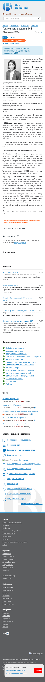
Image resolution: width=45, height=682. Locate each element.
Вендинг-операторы (16, 455)
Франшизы (23, 460)
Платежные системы (14, 378)
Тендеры (5, 570)
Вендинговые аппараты (14, 341)
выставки (12, 38)
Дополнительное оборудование (20, 375)
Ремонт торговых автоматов (19, 488)
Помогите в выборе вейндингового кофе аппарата (20, 411)
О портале (6, 616)
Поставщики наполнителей (19, 468)
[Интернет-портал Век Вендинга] (22, 7)
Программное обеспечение (19, 493)
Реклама (5, 624)
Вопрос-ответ (7, 601)
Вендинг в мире (8, 604)
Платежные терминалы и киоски (20, 364)
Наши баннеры (7, 621)
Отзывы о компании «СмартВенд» (14, 418)
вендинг (32, 659)
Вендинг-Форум (8, 559)
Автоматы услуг (12, 367)
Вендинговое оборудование (12, 522)
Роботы (9, 384)
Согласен (38, 670)
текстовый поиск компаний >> (31, 504)
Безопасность (7, 598)
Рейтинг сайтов (7, 567)
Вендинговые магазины (16, 353)
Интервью (34, 25)
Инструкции (6, 536)
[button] (20, 243)
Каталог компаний (8, 533)
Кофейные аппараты (15, 348)
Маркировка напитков (10, 285)
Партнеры (6, 618)
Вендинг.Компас (8, 556)
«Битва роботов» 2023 (10, 272)
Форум (5, 392)
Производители (14, 445)
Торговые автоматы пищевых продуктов (23, 356)
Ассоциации (12, 483)
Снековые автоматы (14, 351)
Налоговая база (7, 590)
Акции (4, 544)
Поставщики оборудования (19, 440)
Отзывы (5, 539)
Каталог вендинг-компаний (16, 433)
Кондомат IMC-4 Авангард (11, 405)
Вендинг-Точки (7, 565)
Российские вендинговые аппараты (15, 542)
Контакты (5, 613)
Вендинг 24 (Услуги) (15, 478)
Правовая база (7, 587)
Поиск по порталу (8, 575)
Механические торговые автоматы (21, 362)
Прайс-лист (6, 528)
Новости (6, 266)
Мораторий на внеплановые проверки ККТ (17, 321)
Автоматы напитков (14, 359)
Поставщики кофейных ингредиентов (23, 463)
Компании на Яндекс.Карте (11, 531)
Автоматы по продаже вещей (18, 373)
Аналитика (24, 25)
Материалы (14, 25)
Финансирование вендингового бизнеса (16, 424)
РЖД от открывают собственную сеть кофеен (18, 310)
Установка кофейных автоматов (21, 450)
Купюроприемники (11, 43)
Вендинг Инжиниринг (16, 498)
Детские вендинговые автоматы (20, 370)
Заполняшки (6, 554)
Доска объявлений (9, 562)
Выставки (5, 593)
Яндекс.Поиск (7, 578)
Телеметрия (11, 381)
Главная (5, 25)
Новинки (5, 525)
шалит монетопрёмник (10, 399)
